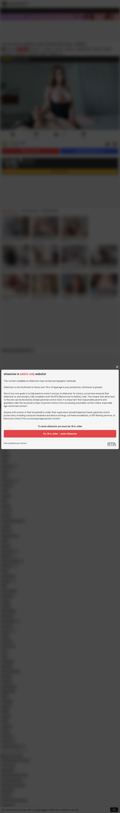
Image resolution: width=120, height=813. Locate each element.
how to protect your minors (15, 443)
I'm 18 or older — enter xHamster (60, 434)
